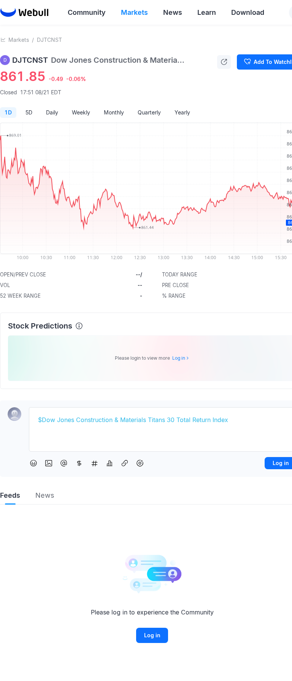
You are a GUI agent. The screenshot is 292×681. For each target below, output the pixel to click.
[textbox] (163, 420)
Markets (18, 40)
